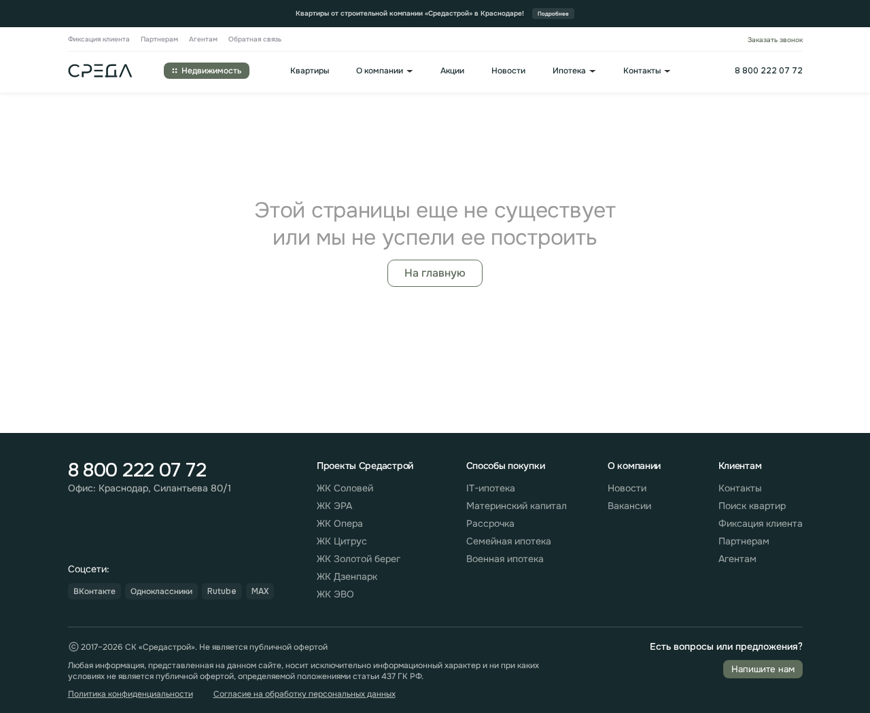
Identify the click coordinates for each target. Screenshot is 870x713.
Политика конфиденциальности (130, 694)
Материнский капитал (516, 505)
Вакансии (629, 505)
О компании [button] (379, 71)
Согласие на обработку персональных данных (304, 694)
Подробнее (553, 13)
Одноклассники (161, 591)
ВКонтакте (94, 591)
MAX (259, 591)
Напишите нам (763, 669)
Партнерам (159, 39)
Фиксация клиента (99, 39)
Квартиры (309, 71)
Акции (452, 71)
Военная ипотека (505, 558)
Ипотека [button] (569, 71)
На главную (435, 273)
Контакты (740, 488)
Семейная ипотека (508, 541)
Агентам (203, 39)
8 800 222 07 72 (769, 70)
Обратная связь (254, 39)
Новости (508, 71)
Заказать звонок (775, 39)
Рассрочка (490, 523)
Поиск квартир (752, 505)
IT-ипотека (490, 488)
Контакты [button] (642, 71)
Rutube (222, 591)
